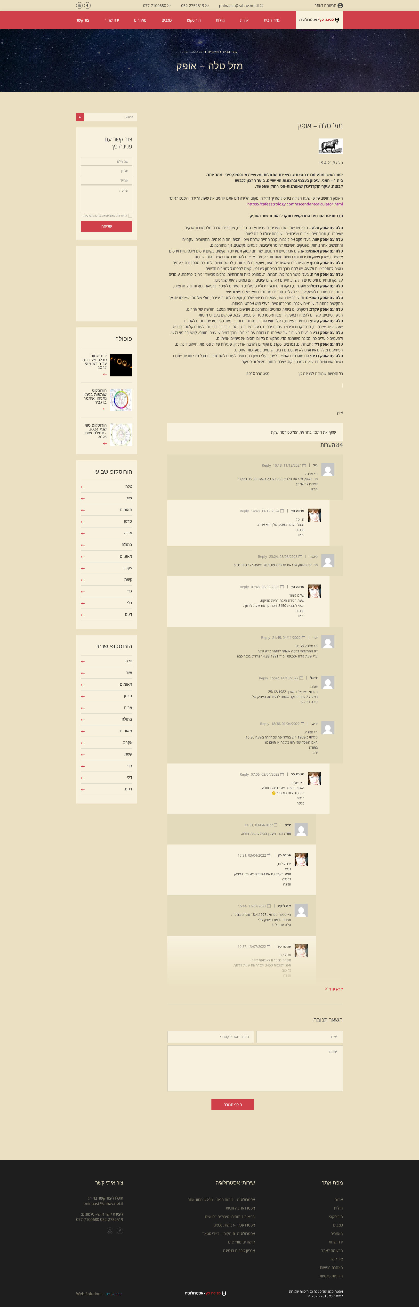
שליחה (106, 226)
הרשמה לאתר (332, 1250)
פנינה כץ (297, 511)
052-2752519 (111, 1219)
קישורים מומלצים (241, 1242)
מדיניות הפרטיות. (92, 215)
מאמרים (213, 52)
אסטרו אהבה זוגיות (240, 1208)
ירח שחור (335, 1242)
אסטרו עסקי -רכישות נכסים (234, 1225)
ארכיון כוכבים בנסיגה (239, 1250)
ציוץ (340, 412)
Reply (266, 465)
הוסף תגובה (233, 1104)
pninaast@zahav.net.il (103, 1203)
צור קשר (336, 1259)
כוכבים (338, 1225)
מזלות (338, 1208)
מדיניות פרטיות (331, 1276)
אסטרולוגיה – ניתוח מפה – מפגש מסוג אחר (221, 1199)
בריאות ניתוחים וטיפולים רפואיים (230, 1216)
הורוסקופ (336, 1216)
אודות (338, 1199)
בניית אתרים (114, 1293)
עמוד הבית (230, 52)
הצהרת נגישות (331, 1267)
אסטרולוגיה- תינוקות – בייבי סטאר (228, 1233)
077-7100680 (87, 1219)
